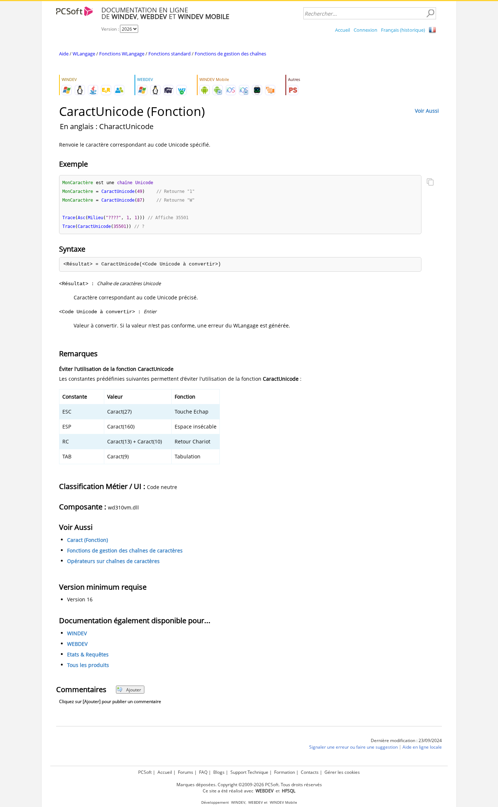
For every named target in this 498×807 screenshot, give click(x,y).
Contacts (310, 772)
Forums (185, 772)
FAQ (203, 772)
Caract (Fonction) (87, 539)
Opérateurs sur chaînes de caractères (113, 561)
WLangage (84, 53)
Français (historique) (403, 30)
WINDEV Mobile (283, 802)
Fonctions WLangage (121, 53)
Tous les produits (88, 665)
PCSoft (145, 772)
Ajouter (133, 690)
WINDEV (77, 633)
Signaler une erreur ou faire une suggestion (353, 747)
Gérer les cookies (342, 772)
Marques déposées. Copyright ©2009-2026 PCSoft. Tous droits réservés (249, 784)
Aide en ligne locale (422, 747)
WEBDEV (77, 644)
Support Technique (249, 772)
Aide (64, 53)
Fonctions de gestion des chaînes (230, 53)
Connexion (365, 30)
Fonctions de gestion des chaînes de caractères (125, 550)
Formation (284, 772)
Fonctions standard (169, 53)
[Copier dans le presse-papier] (430, 182)
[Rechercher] (430, 13)
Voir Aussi (427, 110)
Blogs (219, 772)
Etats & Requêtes (88, 654)
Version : (110, 29)
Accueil (342, 30)
